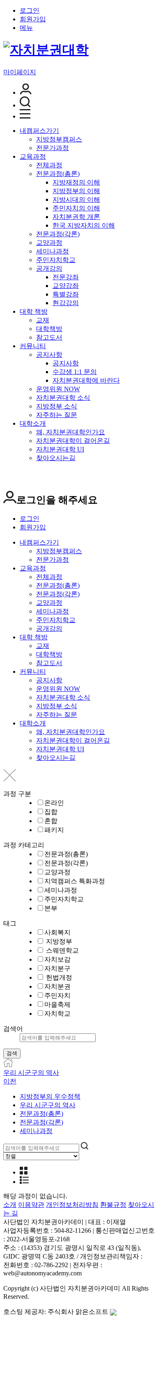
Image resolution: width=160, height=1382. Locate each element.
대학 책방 (34, 311)
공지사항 (49, 354)
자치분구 (57, 968)
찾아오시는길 (55, 457)
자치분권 (57, 986)
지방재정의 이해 (76, 182)
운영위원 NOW (58, 388)
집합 (50, 811)
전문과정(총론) (58, 173)
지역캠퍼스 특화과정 (74, 881)
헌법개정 (58, 977)
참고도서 (49, 337)
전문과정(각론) (58, 233)
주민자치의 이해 (76, 208)
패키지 (54, 829)
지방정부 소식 (56, 406)
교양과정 (49, 242)
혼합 (50, 820)
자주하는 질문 (56, 414)
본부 (50, 908)
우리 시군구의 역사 (31, 1072)
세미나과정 (52, 251)
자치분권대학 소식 (63, 397)
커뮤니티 (33, 345)
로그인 (29, 10)
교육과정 (33, 156)
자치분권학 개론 (76, 216)
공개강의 (49, 268)
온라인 (54, 802)
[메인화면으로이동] (46, 49)
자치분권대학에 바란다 (86, 380)
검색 (12, 1053)
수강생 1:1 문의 (75, 371)
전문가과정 (52, 147)
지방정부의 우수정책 (50, 1096)
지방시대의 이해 (76, 199)
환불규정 (113, 1204)
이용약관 (31, 1204)
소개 (9, 1204)
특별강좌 (66, 294)
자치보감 (57, 959)
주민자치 (57, 995)
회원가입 (33, 19)
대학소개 (33, 423)
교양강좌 (66, 285)
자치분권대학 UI (60, 449)
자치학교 (57, 1013)
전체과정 (49, 165)
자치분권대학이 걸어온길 (73, 440)
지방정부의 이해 (76, 190)
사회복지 (57, 932)
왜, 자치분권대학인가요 (70, 432)
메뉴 (26, 27)
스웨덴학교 (61, 950)
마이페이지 (19, 71)
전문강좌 (66, 277)
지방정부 (58, 941)
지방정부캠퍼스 (59, 139)
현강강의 (66, 302)
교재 (42, 320)
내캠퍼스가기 (39, 130)
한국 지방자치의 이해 (84, 225)
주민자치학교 (55, 259)
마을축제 (57, 1004)
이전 (9, 1081)
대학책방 (49, 328)
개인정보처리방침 (72, 1204)
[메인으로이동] (8, 1064)
